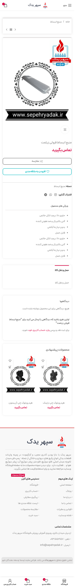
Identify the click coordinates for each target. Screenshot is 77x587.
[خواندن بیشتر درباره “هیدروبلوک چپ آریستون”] (10, 367)
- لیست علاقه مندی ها (28, 503)
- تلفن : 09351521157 (60, 539)
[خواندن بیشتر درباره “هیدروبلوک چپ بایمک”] (43, 367)
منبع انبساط (56, 22)
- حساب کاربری (32, 491)
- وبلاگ (69, 491)
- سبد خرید (33, 515)
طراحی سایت (30, 560)
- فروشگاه (34, 485)
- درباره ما (68, 497)
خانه (68, 22)
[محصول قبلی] (15, 29)
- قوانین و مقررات (65, 509)
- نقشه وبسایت (65, 515)
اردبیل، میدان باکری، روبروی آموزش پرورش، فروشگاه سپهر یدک (41, 533)
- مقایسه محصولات (30, 509)
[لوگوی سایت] (37, 5)
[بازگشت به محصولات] (11, 29)
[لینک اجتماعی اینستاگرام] (55, 195)
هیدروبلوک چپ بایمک (54, 403)
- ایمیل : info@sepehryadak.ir (55, 545)
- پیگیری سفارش (31, 497)
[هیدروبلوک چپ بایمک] (53, 378)
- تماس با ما (67, 503)
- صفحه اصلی (66, 485)
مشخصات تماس (63, 527)
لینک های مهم (65, 479)
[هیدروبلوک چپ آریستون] (20, 378)
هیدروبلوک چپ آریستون (21, 403)
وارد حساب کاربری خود (39, 330)
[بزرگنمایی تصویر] (65, 130)
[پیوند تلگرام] (45, 195)
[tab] (62, 270)
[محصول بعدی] (6, 29)
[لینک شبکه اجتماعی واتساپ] (50, 195)
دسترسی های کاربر (25, 478)
